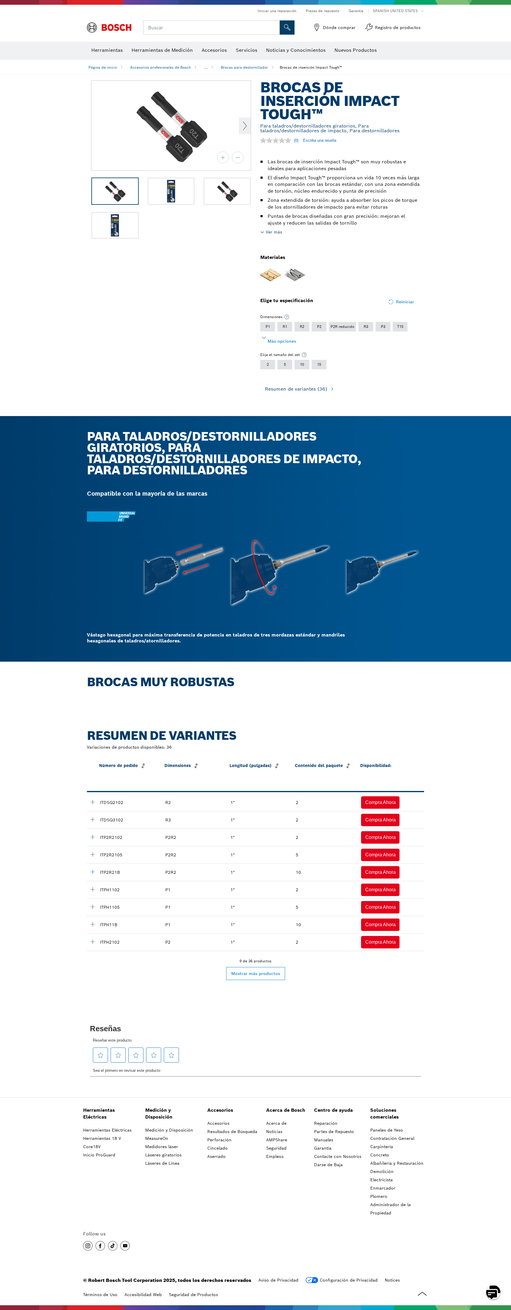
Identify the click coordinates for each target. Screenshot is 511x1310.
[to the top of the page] (502, 1275)
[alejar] (238, 157)
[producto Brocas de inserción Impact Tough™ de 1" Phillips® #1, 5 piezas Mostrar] (92, 906)
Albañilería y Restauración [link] (396, 1163)
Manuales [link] (323, 1140)
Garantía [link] (322, 1148)
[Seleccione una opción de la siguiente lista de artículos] (287, 317)
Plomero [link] (378, 1196)
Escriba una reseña (319, 140)
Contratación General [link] (392, 1138)
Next (245, 125)
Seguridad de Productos (193, 1294)
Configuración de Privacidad (349, 1280)
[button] (380, 802)
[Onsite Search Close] (274, 27)
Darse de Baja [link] (328, 1164)
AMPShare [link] (276, 1140)
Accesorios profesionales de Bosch (160, 67)
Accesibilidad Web (143, 1294)
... (206, 67)
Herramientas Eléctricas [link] (99, 1113)
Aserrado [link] (216, 1156)
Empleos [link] (275, 1156)
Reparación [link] (325, 1123)
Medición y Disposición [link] (158, 1113)
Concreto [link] (379, 1155)
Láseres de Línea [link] (162, 1163)
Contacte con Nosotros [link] (337, 1156)
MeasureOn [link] (156, 1138)
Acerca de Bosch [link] (285, 1110)
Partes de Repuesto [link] (334, 1131)
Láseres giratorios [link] (163, 1155)
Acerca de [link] (276, 1123)
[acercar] (223, 157)
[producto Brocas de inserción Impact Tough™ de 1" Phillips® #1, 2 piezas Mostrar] (92, 889)
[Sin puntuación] (277, 140)
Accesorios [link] (220, 1110)
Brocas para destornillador (244, 67)
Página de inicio (102, 67)
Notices (392, 1280)
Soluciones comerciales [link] (384, 1113)
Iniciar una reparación (277, 11)
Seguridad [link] (276, 1148)
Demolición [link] (382, 1171)
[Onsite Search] (287, 27)
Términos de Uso (100, 1294)
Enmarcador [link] (382, 1188)
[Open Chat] (493, 1292)
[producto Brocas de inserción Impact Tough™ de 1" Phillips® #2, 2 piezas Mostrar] (92, 941)
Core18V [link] (92, 1146)
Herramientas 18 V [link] (102, 1138)
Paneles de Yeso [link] (386, 1130)
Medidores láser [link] (161, 1146)
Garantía (356, 11)
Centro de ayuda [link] (333, 1110)
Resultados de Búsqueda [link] (232, 1131)
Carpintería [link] (381, 1146)
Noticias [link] (274, 1131)
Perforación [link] (219, 1140)
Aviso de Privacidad (278, 1280)
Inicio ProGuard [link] (99, 1155)
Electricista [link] (381, 1179)
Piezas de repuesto (322, 11)
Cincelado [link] (217, 1148)
